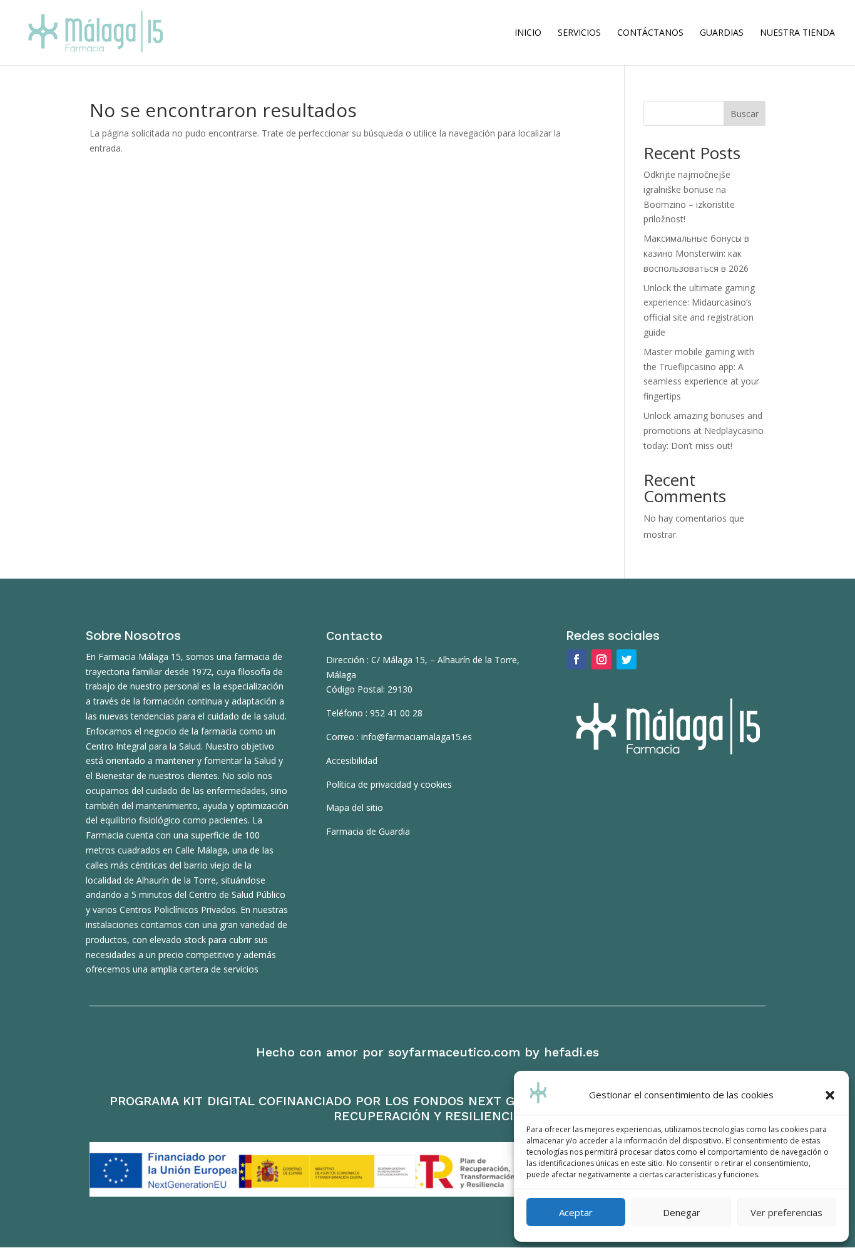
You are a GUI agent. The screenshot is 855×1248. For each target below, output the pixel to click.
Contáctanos (650, 33)
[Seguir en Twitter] (627, 659)
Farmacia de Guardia (368, 831)
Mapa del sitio (354, 807)
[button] (830, 1095)
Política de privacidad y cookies (389, 784)
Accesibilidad (351, 760)
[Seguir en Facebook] (576, 659)
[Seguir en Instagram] (601, 659)
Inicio (528, 33)
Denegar (681, 1212)
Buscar (744, 114)
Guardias (722, 33)
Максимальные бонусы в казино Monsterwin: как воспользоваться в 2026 (696, 253)
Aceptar (576, 1212)
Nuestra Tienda (797, 33)
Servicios (579, 33)
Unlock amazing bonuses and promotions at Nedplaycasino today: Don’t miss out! (703, 430)
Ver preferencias (786, 1212)
